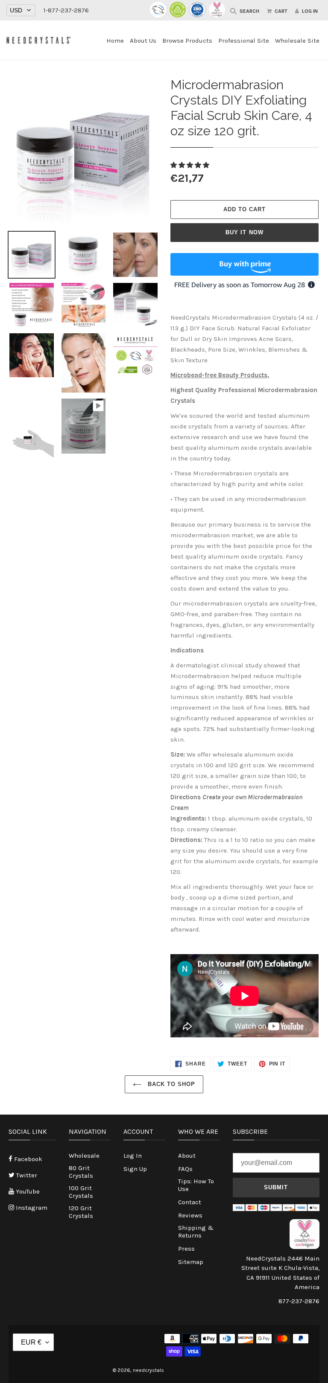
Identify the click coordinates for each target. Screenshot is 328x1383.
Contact (189, 1202)
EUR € (31, 1342)
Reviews (190, 1215)
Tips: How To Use (196, 1185)
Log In (132, 1155)
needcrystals (148, 1370)
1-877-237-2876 (66, 10)
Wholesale (84, 1155)
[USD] (20, 10)
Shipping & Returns (196, 1231)
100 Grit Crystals (81, 1192)
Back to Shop (171, 1084)
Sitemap (190, 1262)
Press (186, 1248)
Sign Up (135, 1169)
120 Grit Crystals (81, 1212)
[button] (190, 165)
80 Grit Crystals (81, 1171)
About (187, 1155)
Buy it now (244, 232)
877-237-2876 (298, 1301)
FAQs (185, 1169)
